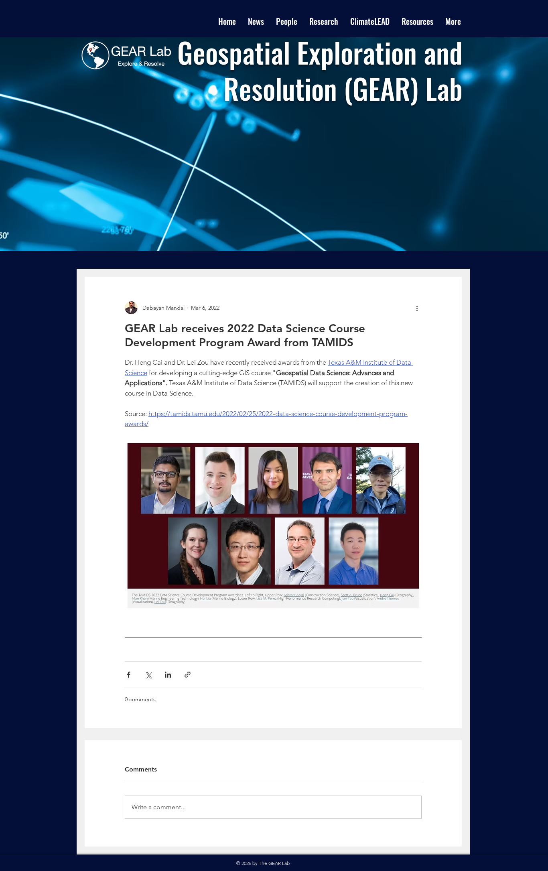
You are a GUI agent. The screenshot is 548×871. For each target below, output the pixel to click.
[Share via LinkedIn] (168, 674)
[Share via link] (187, 674)
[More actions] (417, 308)
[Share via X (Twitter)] (148, 674)
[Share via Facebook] (128, 674)
